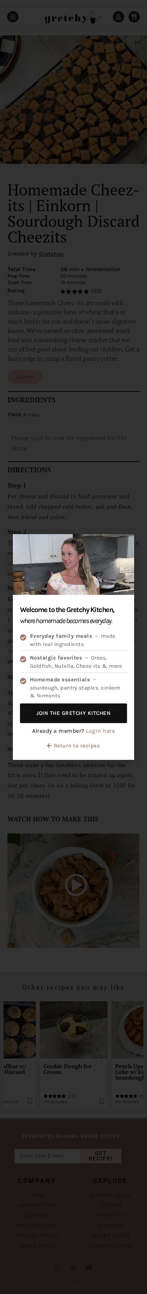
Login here (100, 730)
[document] (73, 647)
